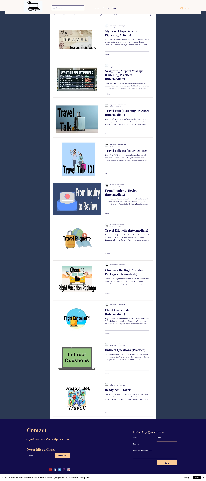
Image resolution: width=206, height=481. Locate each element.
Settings (186, 478)
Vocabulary (85, 15)
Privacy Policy (84, 478)
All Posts (56, 15)
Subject (136, 444)
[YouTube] (50, 469)
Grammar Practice (70, 15)
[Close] (203, 477)
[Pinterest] (68, 469)
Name (135, 438)
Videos (117, 15)
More (140, 15)
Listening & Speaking (102, 15)
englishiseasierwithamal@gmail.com (47, 439)
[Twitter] (59, 469)
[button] (151, 15)
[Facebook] (55, 469)
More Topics (128, 15)
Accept (196, 478)
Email (159, 438)
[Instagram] (64, 469)
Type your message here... (143, 450)
